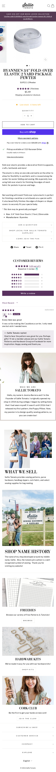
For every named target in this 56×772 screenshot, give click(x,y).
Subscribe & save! (27, 727)
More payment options (28, 138)
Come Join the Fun (28, 239)
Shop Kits (28, 669)
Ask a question (27, 225)
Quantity (28, 111)
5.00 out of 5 (35, 266)
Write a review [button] (28, 293)
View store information (15, 157)
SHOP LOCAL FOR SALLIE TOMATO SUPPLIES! (28, 232)
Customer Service (27, 736)
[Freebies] (28, 592)
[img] (8, 310)
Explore (27, 752)
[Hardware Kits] (28, 641)
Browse (28, 620)
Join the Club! (28, 718)
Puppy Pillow (39, 408)
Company (27, 744)
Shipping (18, 95)
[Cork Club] (28, 690)
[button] (23, 88)
